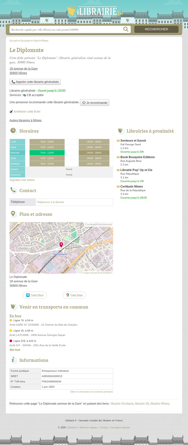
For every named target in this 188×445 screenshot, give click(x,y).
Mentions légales (89, 427)
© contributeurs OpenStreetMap (98, 224)
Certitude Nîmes (131, 186)
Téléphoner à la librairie (50, 202)
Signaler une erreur (22, 179)
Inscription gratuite (120, 427)
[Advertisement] (147, 231)
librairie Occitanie (122, 403)
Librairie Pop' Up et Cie (136, 170)
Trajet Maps (76, 295)
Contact (104, 427)
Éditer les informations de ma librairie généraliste (91, 392)
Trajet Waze (37, 295)
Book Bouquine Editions (137, 157)
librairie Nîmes (159, 403)
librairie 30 (142, 403)
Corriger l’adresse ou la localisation (97, 273)
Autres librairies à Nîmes (25, 120)
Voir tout (15, 349)
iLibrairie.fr (94, 13)
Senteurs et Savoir (133, 140)
